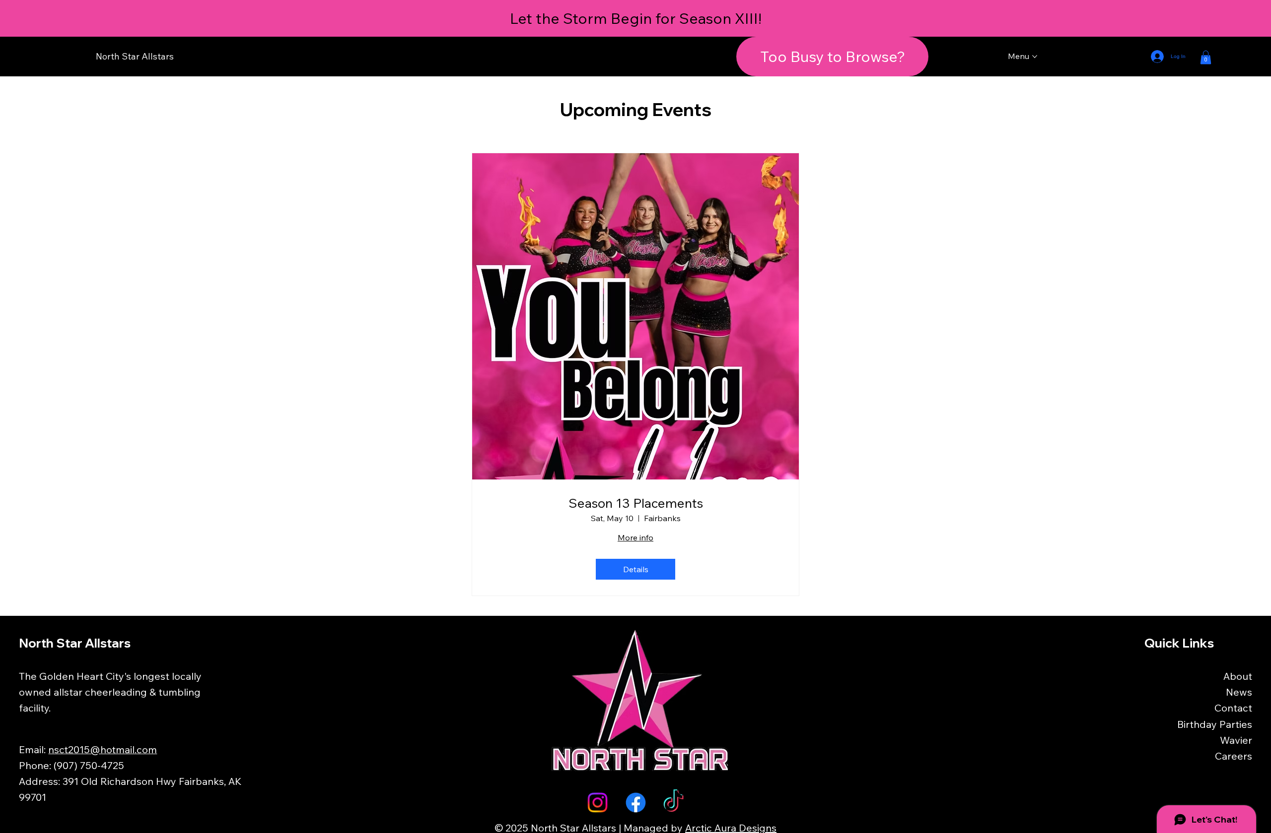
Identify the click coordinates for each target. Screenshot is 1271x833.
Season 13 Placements (635, 503)
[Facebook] (636, 802)
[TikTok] (673, 802)
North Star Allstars (135, 56)
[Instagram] (597, 802)
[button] (1205, 57)
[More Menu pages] (1034, 56)
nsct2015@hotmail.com (102, 749)
